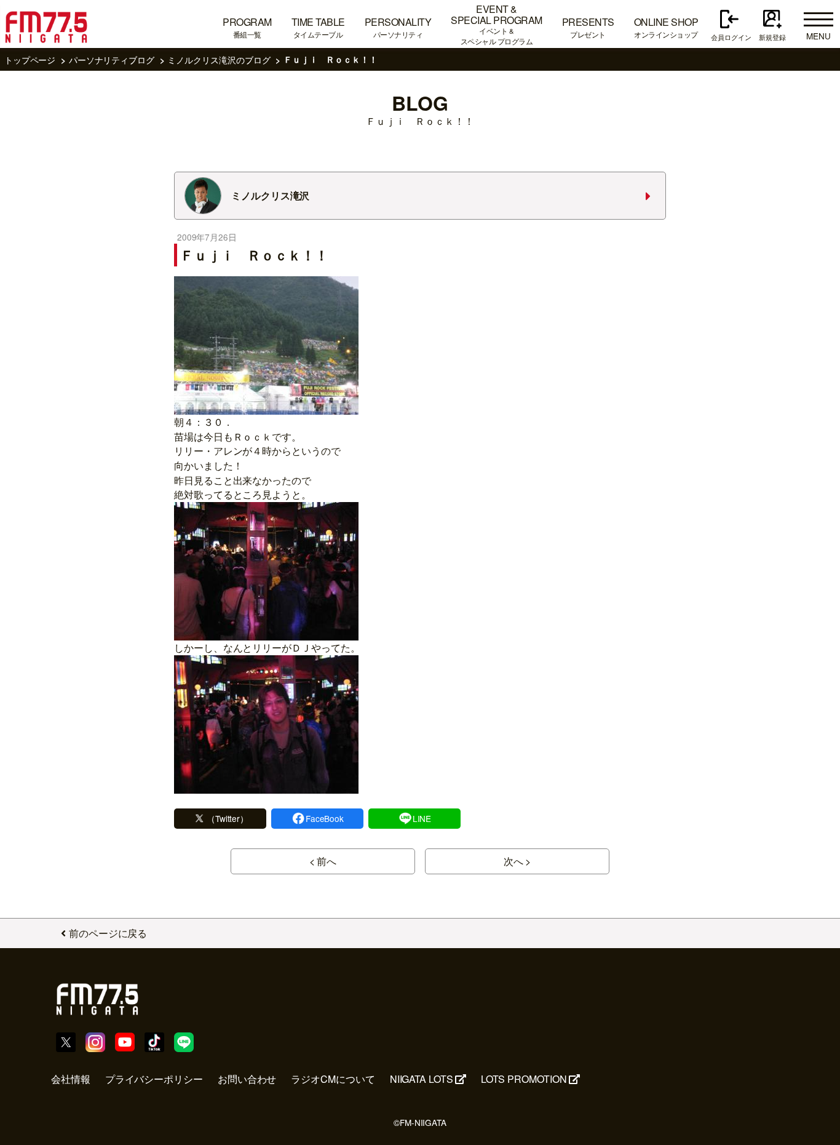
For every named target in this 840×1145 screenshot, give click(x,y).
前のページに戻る (108, 933)
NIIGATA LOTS (421, 1079)
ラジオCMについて (332, 1079)
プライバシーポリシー (154, 1079)
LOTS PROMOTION (524, 1079)
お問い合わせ (247, 1079)
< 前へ (323, 861)
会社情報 (70, 1079)
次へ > (517, 861)
